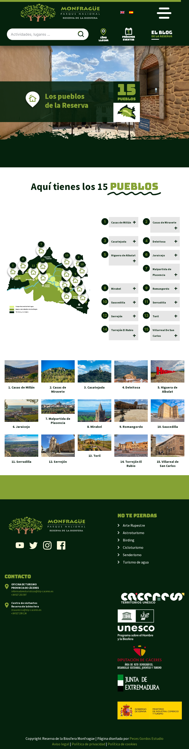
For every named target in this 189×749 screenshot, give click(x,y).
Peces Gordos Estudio (146, 738)
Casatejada (118, 241)
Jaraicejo (159, 255)
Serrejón (116, 316)
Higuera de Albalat (123, 255)
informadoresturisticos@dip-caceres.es (32, 591)
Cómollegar (103, 39)
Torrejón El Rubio (122, 330)
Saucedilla (118, 302)
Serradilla (159, 302)
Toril (156, 316)
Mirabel (116, 288)
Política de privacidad (88, 744)
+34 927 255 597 (19, 594)
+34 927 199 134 (19, 613)
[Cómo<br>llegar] (103, 31)
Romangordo (161, 288)
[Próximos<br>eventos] (128, 31)
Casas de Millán (121, 222)
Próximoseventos (128, 38)
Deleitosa (159, 241)
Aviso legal (60, 744)
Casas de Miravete (164, 222)
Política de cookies (122, 744)
